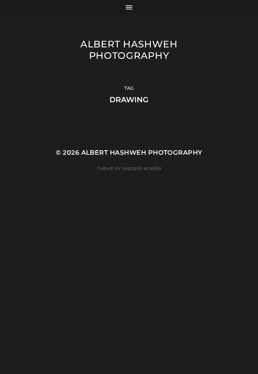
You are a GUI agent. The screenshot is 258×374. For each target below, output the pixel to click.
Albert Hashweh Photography (129, 49)
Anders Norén (142, 168)
